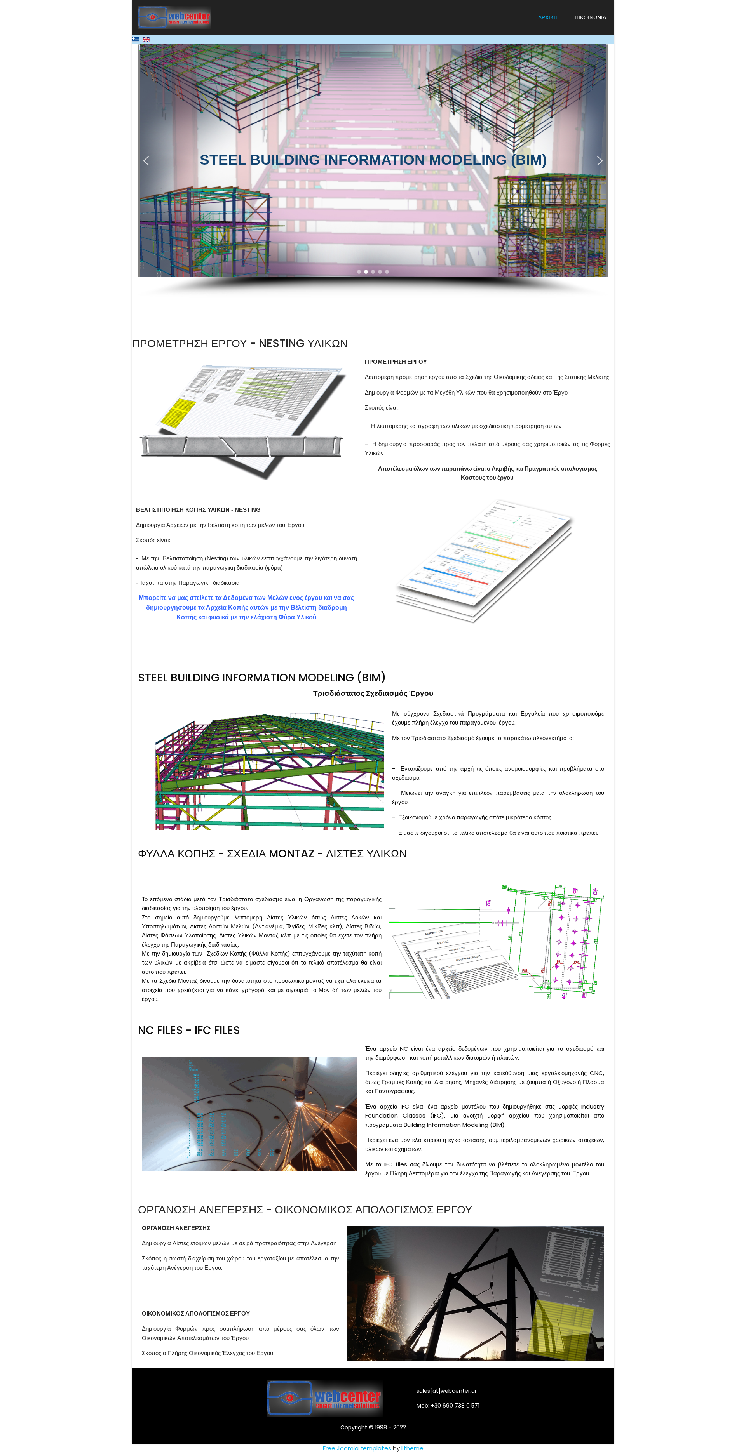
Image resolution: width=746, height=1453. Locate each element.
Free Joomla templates (357, 1448)
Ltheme (412, 1448)
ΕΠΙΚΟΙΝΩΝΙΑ (588, 17)
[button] (146, 161)
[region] (373, 171)
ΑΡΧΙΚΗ (548, 17)
